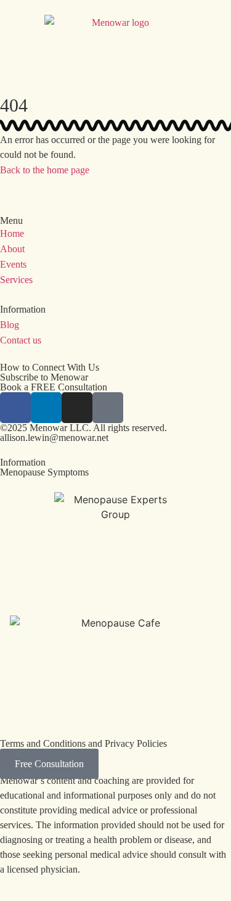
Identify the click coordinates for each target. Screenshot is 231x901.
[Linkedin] (46, 407)
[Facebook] (15, 407)
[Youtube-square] (107, 407)
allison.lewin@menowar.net (54, 437)
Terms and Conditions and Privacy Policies (83, 743)
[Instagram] (77, 407)
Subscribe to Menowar (44, 377)
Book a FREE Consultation (53, 387)
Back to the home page (44, 170)
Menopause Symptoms (44, 472)
